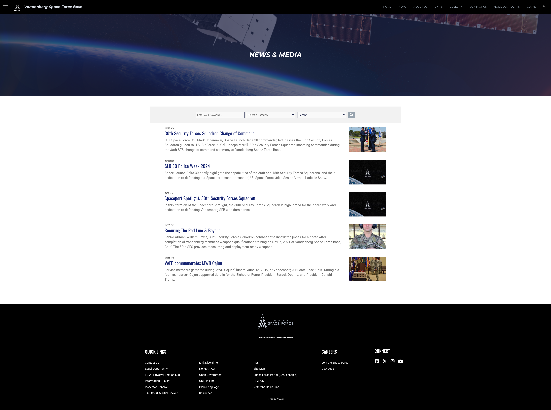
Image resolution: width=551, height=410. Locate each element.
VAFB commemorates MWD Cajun (193, 262)
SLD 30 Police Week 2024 (187, 165)
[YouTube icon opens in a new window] (400, 361)
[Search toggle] (544, 7)
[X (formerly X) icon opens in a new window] (384, 361)
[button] (4, 7)
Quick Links (155, 351)
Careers (329, 351)
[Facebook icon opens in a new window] (377, 361)
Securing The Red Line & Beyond (193, 230)
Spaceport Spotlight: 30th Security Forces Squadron (210, 198)
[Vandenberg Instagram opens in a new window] (392, 361)
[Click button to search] (351, 115)
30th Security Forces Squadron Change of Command (210, 133)
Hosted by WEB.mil (275, 399)
